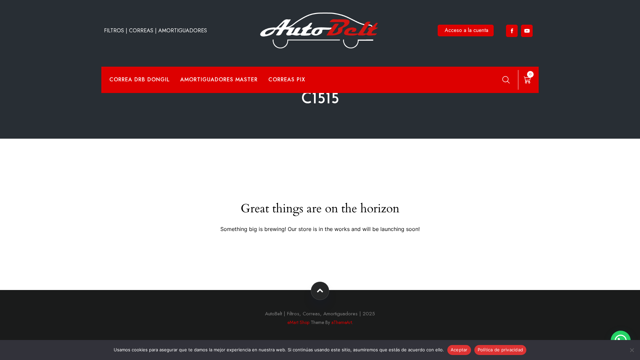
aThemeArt (341, 322)
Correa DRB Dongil (139, 79)
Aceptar (459, 349)
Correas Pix (286, 79)
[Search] (506, 79)
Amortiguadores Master (219, 79)
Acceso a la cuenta (466, 30)
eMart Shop (298, 322)
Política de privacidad (500, 349)
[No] (631, 350)
